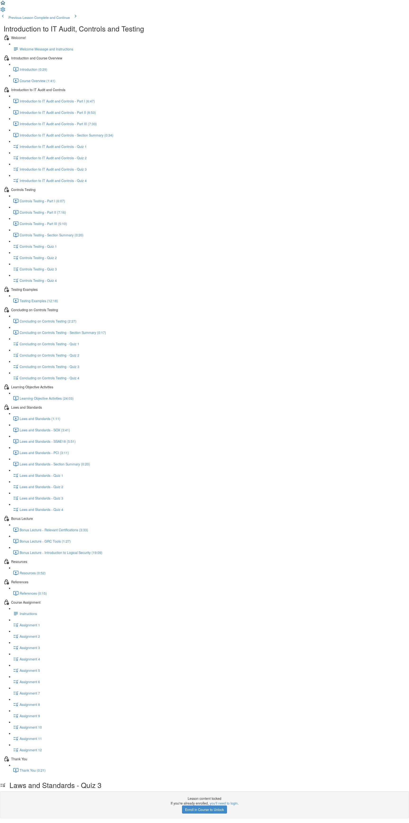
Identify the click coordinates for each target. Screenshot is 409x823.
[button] (3, 4)
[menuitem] (3, 11)
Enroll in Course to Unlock (204, 809)
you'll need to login (224, 803)
